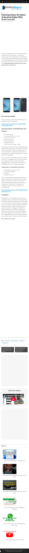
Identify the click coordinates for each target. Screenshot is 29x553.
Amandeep (4, 21)
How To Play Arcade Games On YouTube (14, 539)
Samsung (7, 340)
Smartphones (5, 343)
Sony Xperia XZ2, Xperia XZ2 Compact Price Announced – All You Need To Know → (21, 349)
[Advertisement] (14, 37)
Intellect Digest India (13, 550)
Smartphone (5, 13)
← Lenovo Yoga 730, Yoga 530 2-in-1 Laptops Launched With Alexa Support (7, 349)
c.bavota (20, 551)
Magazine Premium (10, 551)
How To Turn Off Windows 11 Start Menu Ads (14, 460)
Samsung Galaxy (14, 340)
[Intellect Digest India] (12, 7)
